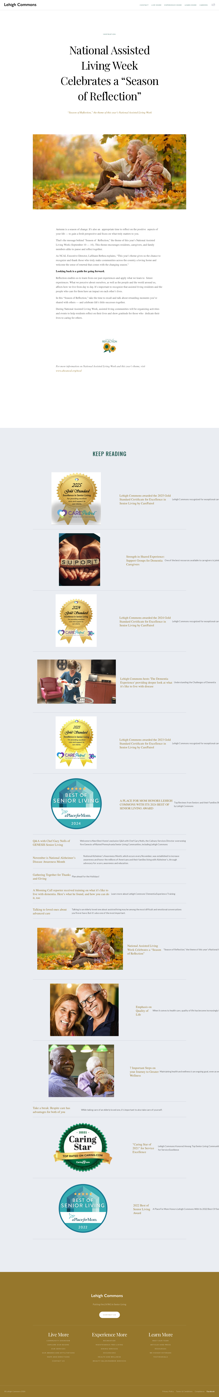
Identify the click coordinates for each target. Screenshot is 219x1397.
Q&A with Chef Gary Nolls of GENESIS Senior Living (51, 843)
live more (157, 5)
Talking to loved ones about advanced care (50, 911)
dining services (109, 1349)
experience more (173, 5)
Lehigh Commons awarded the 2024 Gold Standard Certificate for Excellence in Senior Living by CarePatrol (145, 621)
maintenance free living (109, 1345)
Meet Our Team (160, 1341)
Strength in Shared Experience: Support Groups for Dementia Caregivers (145, 560)
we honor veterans (160, 1353)
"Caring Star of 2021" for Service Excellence (143, 1148)
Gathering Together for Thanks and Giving (52, 876)
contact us (109, 1315)
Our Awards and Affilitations (58, 1353)
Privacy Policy (168, 1391)
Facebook (211, 1391)
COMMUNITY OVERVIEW (58, 1341)
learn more (191, 5)
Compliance (199, 1391)
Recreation (109, 1341)
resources (160, 1349)
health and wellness (109, 1357)
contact (144, 5)
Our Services (58, 1349)
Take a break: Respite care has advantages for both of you (51, 1110)
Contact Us (58, 1361)
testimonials (160, 1357)
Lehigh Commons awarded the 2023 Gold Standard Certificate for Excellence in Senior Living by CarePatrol (145, 743)
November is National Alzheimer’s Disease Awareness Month (54, 859)
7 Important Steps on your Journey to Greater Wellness (144, 1071)
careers (204, 5)
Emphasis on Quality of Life (144, 1010)
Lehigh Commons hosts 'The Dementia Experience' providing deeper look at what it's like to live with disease (146, 682)
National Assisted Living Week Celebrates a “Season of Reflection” (144, 949)
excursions (109, 1353)
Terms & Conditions (184, 1391)
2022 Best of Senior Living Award (141, 1209)
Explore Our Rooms (58, 1345)
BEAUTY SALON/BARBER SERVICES (109, 1361)
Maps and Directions (58, 1357)
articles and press (160, 1345)
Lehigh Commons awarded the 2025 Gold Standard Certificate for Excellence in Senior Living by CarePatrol (145, 499)
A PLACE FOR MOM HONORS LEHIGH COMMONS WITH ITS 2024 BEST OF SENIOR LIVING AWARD (146, 804)
